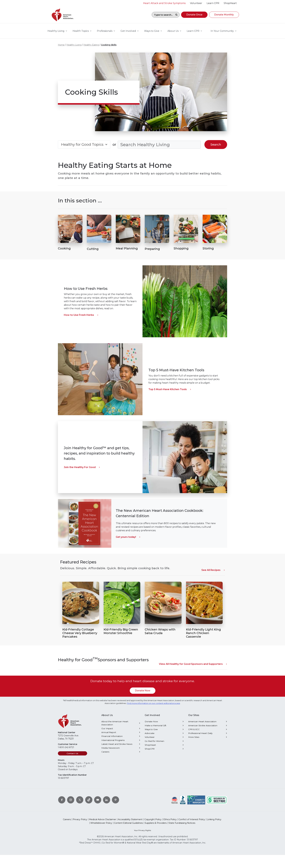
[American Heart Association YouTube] (98, 799)
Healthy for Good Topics (82, 144)
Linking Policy (214, 819)
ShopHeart (150, 745)
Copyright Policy (153, 819)
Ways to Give (151, 729)
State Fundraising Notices (181, 823)
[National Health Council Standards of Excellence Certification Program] (174, 799)
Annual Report (108, 732)
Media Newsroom (110, 748)
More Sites (193, 737)
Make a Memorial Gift (155, 725)
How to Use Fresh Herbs (79, 315)
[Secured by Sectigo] (216, 799)
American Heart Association (202, 721)
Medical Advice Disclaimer (102, 819)
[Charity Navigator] (196, 799)
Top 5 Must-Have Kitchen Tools (167, 389)
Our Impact (107, 728)
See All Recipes (210, 570)
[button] (194, 15)
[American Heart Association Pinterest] (115, 799)
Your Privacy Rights (142, 830)
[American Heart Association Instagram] (71, 799)
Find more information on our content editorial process (153, 703)
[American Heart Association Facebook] (62, 799)
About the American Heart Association (114, 723)
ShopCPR (150, 749)
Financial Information (112, 736)
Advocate (149, 733)
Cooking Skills (109, 44)
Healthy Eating (91, 44)
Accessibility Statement (130, 819)
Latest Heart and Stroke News (116, 744)
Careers (105, 752)
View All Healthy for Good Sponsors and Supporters (191, 664)
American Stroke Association (202, 725)
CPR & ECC (194, 729)
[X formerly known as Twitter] (80, 799)
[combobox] (162, 14)
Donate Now (142, 690)
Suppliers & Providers (156, 823)
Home (61, 44)
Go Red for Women (154, 741)
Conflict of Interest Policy (192, 819)
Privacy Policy (80, 819)
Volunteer (150, 737)
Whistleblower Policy (101, 823)
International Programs (113, 740)
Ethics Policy (170, 819)
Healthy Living (73, 44)
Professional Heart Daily (200, 733)
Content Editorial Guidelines (128, 823)
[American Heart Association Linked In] (106, 799)
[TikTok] (89, 799)
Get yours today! (126, 537)
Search (176, 14)
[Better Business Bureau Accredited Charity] (182, 799)
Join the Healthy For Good (80, 467)
